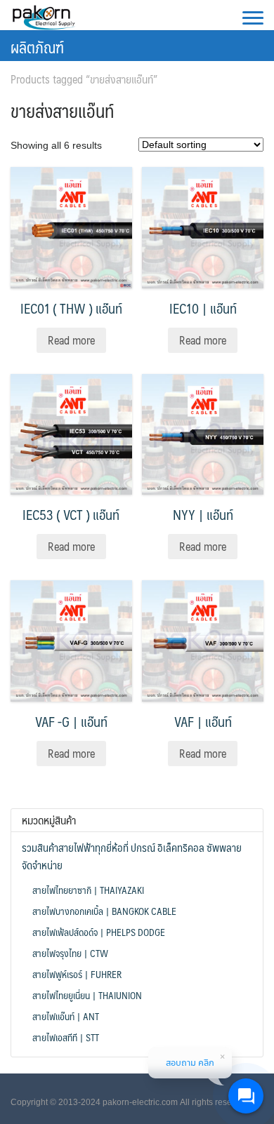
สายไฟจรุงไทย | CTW (70, 952)
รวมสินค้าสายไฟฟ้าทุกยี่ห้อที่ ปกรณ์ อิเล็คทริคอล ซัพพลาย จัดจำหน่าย (132, 856)
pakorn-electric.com (140, 1102)
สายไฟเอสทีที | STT (65, 1037)
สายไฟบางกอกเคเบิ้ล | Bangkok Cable (104, 910)
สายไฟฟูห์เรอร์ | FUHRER (77, 973)
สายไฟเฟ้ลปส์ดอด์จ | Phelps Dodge (98, 931)
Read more (71, 339)
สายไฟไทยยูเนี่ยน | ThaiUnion (87, 994)
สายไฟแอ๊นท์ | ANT (65, 1016)
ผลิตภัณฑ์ (37, 47)
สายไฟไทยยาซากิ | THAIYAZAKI (88, 889)
